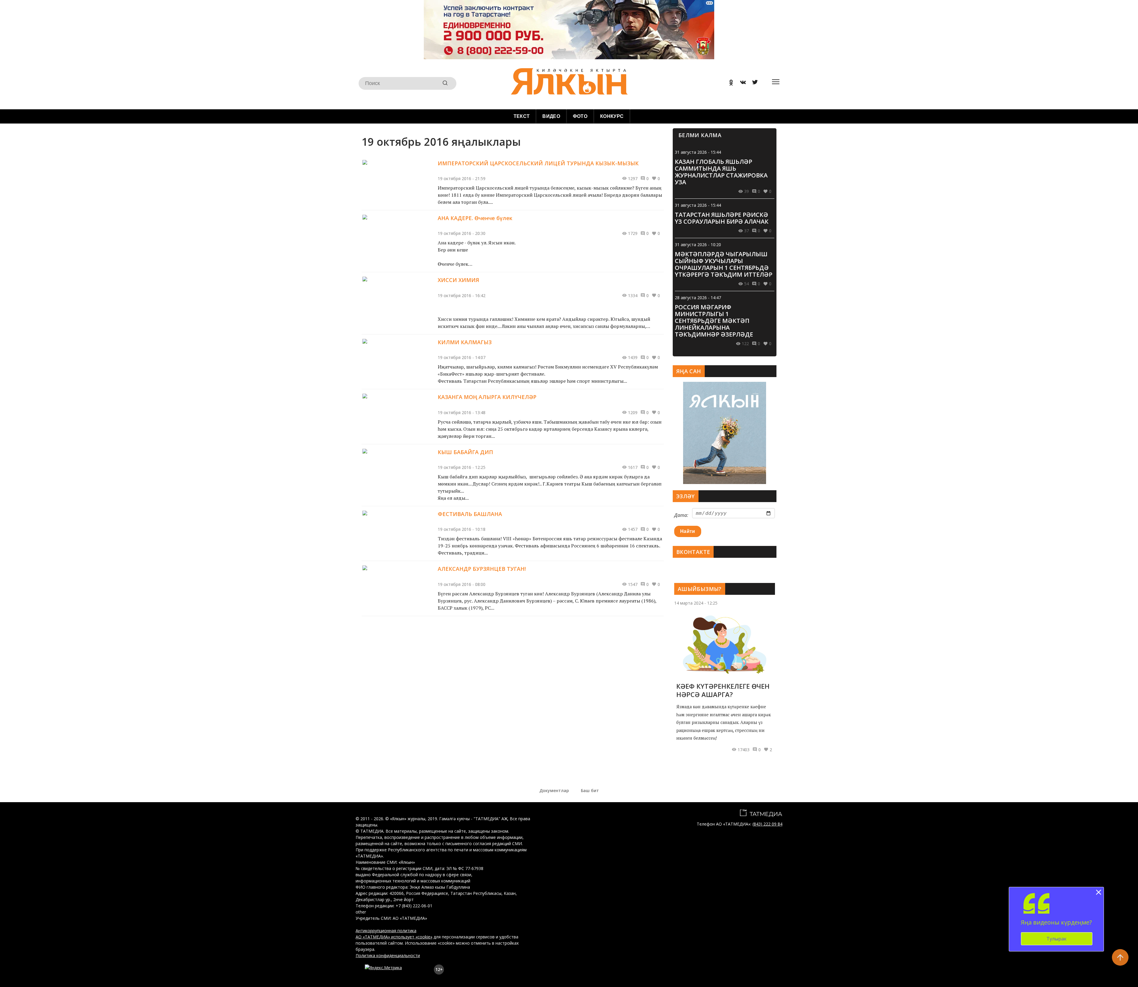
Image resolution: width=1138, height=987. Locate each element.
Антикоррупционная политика (386, 930)
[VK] (740, 83)
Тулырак (1056, 938)
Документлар (554, 790)
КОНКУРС (612, 116)
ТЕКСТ (522, 116)
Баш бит (590, 790)
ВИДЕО (551, 116)
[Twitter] (752, 83)
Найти (687, 531)
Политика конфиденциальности (388, 955)
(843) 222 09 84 (767, 824)
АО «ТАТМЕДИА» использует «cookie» (394, 937)
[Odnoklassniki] (729, 83)
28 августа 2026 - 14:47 (698, 297)
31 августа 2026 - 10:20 (698, 244)
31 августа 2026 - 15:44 (698, 152)
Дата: (681, 515)
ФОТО (580, 116)
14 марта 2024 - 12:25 (695, 603)
